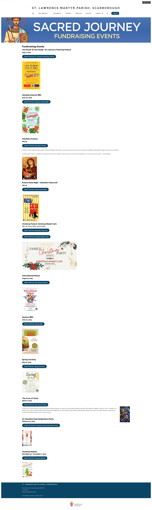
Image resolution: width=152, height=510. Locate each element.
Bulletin (88, 13)
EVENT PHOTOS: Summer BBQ (33, 324)
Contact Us (99, 13)
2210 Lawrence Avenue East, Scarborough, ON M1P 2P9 (33, 488)
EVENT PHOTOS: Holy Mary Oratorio (35, 145)
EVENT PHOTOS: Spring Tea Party (34, 366)
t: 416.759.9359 (25, 490)
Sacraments (57, 13)
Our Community (43, 13)
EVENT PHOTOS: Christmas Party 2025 (36, 230)
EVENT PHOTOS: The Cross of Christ (35, 405)
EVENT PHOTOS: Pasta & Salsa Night (35, 189)
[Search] (107, 13)
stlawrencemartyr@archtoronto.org (29, 492)
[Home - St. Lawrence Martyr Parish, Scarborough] (33, 13)
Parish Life (78, 13)
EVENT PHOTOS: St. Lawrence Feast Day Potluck (39, 56)
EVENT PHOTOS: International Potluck (36, 282)
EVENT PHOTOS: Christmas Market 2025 (36, 237)
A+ (143, 2)
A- (146, 2)
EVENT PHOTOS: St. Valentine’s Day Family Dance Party (41, 425)
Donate (115, 13)
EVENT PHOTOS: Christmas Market (34, 458)
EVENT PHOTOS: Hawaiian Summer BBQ (36, 102)
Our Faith (68, 13)
